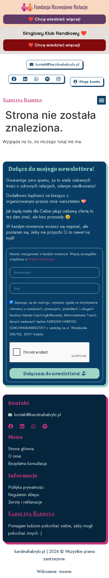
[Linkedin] (25, 79)
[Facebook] (14, 79)
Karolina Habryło (22, 100)
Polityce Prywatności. (42, 259)
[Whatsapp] (36, 79)
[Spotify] (47, 79)
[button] (101, 100)
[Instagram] (58, 79)
